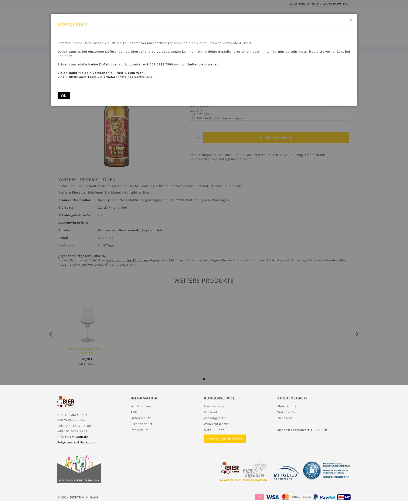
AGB (134, 412)
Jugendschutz (142, 424)
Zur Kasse (285, 418)
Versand (210, 412)
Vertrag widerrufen (225, 438)
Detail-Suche (214, 430)
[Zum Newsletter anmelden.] (79, 482)
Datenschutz (141, 418)
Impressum (140, 430)
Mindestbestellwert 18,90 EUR (302, 430)
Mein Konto (286, 406)
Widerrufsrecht (216, 424)
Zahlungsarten (216, 418)
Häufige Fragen (216, 406)
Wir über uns (141, 406)
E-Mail (104, 64)
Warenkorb (286, 412)
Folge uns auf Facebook (76, 442)
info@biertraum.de (72, 437)
